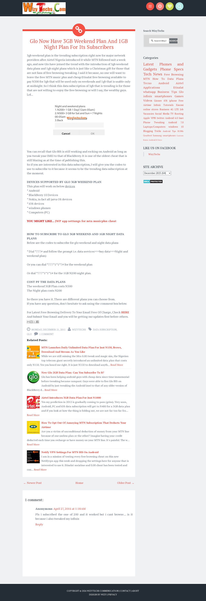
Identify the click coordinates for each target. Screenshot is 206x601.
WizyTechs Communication (103, 590)
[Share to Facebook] (37, 321)
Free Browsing (173, 74)
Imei (181, 118)
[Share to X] (34, 321)
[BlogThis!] (31, 321)
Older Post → (125, 483)
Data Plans (175, 79)
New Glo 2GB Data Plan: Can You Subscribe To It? (72, 372)
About (135, 590)
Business (164, 109)
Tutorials (168, 105)
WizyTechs (79, 329)
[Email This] (28, 321)
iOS (165, 100)
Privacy (112, 594)
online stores (150, 109)
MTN (146, 79)
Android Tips (169, 131)
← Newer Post (32, 483)
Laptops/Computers (154, 126)
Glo (29, 334)
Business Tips (167, 92)
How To (158, 79)
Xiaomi (179, 105)
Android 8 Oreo (155, 140)
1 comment (46, 334)
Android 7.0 (175, 122)
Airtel (179, 83)
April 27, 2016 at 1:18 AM (69, 509)
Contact (125, 590)
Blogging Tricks (152, 131)
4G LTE (174, 109)
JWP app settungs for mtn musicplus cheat (85, 221)
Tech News (152, 74)
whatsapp (149, 92)
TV (171, 113)
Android (163, 83)
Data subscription (105, 329)
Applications (151, 87)
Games (179, 96)
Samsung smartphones (164, 135)
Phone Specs (172, 69)
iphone (173, 100)
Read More (116, 365)
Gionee (158, 100)
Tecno (147, 83)
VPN (153, 118)
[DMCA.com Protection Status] (153, 182)
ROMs (180, 131)
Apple (146, 118)
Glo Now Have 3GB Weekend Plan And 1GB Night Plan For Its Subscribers (79, 44)
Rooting (179, 113)
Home (79, 483)
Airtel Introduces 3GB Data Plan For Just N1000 (71, 397)
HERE (125, 312)
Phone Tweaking (153, 122)
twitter (160, 118)
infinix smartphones (157, 96)
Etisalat (178, 87)
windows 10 (176, 126)
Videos (147, 100)
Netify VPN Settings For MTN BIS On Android (69, 452)
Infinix (157, 105)
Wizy (104, 594)
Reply (39, 524)
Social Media (162, 113)
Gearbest (147, 135)
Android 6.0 (171, 118)
